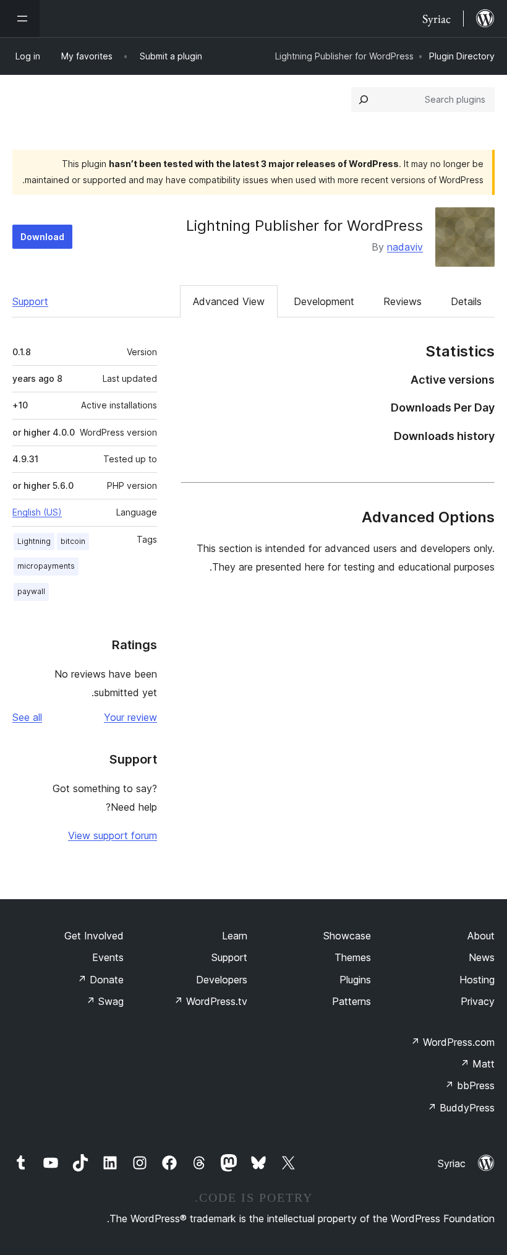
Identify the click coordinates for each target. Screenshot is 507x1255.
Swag (105, 1001)
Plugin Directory (462, 56)
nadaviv (405, 247)
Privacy (478, 1001)
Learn (234, 935)
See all (27, 717)
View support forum (112, 835)
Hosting (477, 979)
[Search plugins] (363, 99)
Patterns (351, 1001)
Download (42, 236)
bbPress (470, 1085)
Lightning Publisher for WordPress (304, 226)
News (482, 957)
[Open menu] (20, 18)
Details (466, 301)
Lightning (34, 541)
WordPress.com (453, 1042)
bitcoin (73, 541)
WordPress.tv (210, 1001)
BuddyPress (461, 1108)
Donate (100, 979)
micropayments (46, 566)
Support (30, 301)
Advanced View (229, 301)
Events (108, 957)
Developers (221, 979)
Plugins (355, 979)
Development (324, 301)
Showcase (347, 935)
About (481, 935)
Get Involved (94, 935)
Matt (477, 1064)
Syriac (452, 1163)
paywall (31, 591)
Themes (352, 957)
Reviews (402, 301)
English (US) (37, 512)
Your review (130, 717)
